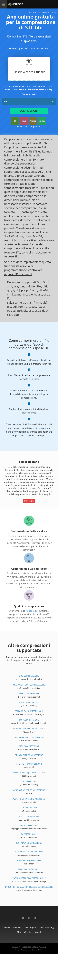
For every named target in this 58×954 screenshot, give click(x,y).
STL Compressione (29, 807)
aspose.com (26, 48)
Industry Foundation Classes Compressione (29, 887)
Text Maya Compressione (29, 843)
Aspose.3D (31, 610)
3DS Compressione (29, 675)
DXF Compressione (29, 719)
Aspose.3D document (18, 274)
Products (17, 927)
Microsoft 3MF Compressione (29, 684)
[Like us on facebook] (22, 916)
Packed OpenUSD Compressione (29, 878)
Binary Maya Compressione (29, 851)
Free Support (30, 927)
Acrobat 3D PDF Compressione (29, 790)
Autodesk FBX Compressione (29, 737)
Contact (40, 950)
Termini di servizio (28, 89)
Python (32, 121)
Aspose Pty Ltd (18, 947)
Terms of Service (31, 950)
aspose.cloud (43, 48)
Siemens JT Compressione (29, 763)
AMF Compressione (29, 693)
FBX (6, 101)
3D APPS (33, 12)
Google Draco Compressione (29, 728)
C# (15, 121)
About (38, 932)
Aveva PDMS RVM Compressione (29, 799)
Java (24, 121)
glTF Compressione (29, 746)
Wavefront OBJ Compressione (29, 772)
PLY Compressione (29, 781)
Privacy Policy (45, 89)
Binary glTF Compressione (29, 755)
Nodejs (42, 121)
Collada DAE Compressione (29, 711)
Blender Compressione (29, 860)
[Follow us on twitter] (29, 916)
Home (7, 927)
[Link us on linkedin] (35, 916)
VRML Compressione (29, 825)
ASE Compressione (29, 702)
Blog (19, 932)
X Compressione (29, 834)
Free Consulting (46, 927)
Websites (28, 932)
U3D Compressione (29, 816)
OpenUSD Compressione (29, 869)
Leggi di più (29, 500)
